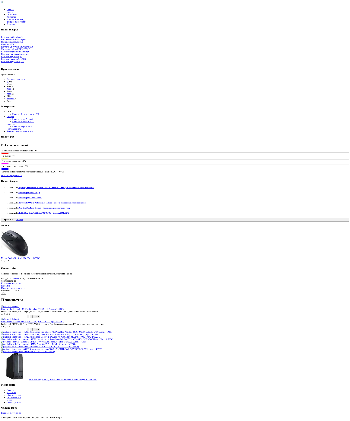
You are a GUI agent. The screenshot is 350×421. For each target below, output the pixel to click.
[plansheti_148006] (10, 319)
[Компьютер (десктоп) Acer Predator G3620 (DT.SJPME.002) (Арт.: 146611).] (15, 334)
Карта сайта (15, 413)
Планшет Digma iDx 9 (22, 126)
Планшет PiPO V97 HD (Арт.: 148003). (37, 351)
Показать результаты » (11, 175)
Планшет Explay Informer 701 (25, 114)
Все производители (16, 79)
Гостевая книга (14, 129)
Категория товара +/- (11, 283)
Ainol (9, 94)
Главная (10, 9)
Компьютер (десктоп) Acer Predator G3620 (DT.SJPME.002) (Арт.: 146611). (63, 334)
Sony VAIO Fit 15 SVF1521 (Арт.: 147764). (56, 344)
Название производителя (12, 288)
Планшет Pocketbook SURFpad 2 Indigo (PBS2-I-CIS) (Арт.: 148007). (32, 309)
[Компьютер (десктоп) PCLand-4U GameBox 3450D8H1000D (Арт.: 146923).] (15, 337)
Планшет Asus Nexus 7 (22, 119)
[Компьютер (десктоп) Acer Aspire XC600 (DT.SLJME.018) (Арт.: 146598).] (14, 379)
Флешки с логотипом (16, 22)
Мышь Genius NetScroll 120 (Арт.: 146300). (21, 258)
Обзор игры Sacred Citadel (30, 198)
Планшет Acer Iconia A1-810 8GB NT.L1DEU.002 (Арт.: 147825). (49, 346)
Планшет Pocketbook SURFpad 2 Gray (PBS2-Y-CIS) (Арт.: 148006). (32, 321)
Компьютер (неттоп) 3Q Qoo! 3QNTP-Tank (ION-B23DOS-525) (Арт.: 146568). (66, 349)
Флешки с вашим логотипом (20, 131)
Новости (11, 124)
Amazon (10, 99)
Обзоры (10, 116)
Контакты (11, 17)
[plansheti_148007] (10, 306)
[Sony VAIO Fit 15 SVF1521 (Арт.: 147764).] (18, 344)
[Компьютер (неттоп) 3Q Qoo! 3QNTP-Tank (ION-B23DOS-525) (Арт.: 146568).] (15, 349)
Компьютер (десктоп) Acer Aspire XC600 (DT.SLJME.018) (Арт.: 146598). (63, 379)
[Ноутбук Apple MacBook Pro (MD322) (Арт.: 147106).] (18, 342)
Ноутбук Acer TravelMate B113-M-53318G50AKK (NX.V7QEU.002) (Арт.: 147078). (75, 339)
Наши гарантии (14, 402)
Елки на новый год (15, 19)
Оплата (10, 12)
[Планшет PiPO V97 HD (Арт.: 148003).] (10, 351)
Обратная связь (14, 395)
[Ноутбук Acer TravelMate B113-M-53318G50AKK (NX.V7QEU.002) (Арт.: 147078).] (18, 339)
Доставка (11, 24)
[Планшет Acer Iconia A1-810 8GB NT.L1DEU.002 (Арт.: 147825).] (10, 346)
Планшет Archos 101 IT (23, 121)
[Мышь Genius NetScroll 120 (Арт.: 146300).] (14, 256)
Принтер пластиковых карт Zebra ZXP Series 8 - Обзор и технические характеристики (56, 188)
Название (5, 286)
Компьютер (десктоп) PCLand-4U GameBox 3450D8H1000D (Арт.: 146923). (65, 337)
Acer (9, 89)
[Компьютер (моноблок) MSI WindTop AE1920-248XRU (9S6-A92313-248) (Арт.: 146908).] (15, 332)
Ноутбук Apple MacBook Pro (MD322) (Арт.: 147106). (61, 342)
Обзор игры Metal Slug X (29, 193)
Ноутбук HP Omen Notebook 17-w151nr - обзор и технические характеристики (52, 203)
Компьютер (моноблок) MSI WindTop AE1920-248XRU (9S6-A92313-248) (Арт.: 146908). (71, 332)
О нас (9, 400)
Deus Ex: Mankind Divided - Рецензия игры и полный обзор (44, 208)
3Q (8, 81)
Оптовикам (12, 14)
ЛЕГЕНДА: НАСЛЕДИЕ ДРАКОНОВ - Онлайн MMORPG (43, 213)
